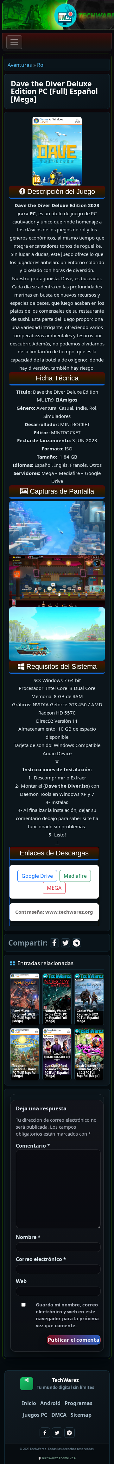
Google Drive (37, 875)
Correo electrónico (41, 1259)
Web (21, 1281)
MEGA (54, 887)
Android (50, 1403)
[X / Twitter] (65, 942)
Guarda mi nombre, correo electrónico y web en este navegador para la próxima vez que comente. (67, 1314)
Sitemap (81, 1414)
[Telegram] (76, 942)
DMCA (58, 1414)
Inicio (29, 1403)
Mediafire (75, 875)
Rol (41, 64)
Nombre (28, 1237)
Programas (78, 1403)
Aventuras (20, 64)
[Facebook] (54, 942)
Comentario (33, 1145)
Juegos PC (35, 1414)
